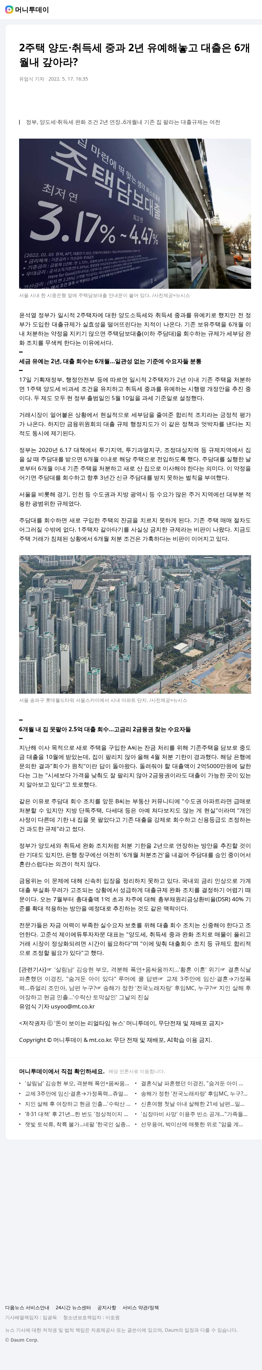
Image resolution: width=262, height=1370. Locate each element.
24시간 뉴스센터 (73, 1307)
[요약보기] (189, 98)
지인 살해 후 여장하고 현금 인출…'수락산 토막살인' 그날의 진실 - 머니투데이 (78, 1103)
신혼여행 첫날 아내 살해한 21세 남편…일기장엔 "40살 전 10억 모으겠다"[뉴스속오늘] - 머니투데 (194, 1103)
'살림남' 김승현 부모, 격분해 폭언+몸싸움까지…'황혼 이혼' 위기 (137, 969)
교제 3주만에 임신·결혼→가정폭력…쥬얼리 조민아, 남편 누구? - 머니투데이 (78, 1093)
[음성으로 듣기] (203, 98)
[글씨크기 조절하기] (230, 98)
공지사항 (106, 1307)
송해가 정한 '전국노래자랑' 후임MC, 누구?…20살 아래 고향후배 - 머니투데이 (194, 1093)
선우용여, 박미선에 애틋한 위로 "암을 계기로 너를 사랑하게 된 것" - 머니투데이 (194, 1124)
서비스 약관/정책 (140, 1307)
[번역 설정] (217, 98)
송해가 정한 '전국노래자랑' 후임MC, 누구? (157, 988)
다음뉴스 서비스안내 (27, 1307)
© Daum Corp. (22, 1340)
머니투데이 (32, 9)
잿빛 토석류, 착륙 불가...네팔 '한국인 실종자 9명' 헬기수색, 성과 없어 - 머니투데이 (78, 1124)
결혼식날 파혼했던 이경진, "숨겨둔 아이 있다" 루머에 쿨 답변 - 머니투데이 (194, 1083)
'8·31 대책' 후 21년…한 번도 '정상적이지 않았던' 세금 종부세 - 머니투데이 (78, 1114)
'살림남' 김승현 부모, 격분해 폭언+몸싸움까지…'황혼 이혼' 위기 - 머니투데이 (78, 1083)
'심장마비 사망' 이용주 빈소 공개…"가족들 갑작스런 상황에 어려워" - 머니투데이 (194, 1114)
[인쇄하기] (244, 98)
